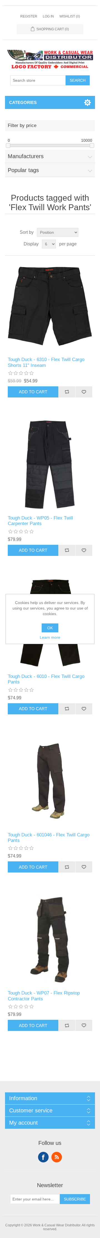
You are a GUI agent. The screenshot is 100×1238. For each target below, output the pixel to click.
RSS (56, 1157)
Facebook (43, 1157)
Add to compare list (66, 391)
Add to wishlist (83, 391)
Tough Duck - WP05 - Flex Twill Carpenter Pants (40, 520)
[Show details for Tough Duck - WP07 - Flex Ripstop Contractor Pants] (50, 940)
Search (78, 80)
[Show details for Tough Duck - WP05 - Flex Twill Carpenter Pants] (50, 465)
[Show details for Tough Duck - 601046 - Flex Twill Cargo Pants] (50, 782)
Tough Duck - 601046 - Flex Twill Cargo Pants (48, 837)
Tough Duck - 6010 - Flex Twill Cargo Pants (46, 679)
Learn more (50, 637)
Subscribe (75, 1199)
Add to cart (33, 391)
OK (50, 628)
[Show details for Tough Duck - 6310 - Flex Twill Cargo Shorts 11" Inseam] (50, 306)
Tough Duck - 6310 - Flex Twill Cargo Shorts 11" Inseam (46, 362)
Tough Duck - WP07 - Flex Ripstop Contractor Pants (44, 995)
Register (28, 16)
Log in (48, 16)
